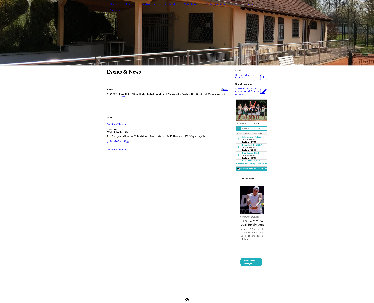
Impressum (115, 10)
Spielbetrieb (170, 4)
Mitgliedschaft (190, 4)
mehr (122, 96)
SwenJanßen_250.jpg (119, 141)
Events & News (148, 4)
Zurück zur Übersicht (116, 124)
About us (128, 4)
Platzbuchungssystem (215, 4)
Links (236, 4)
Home (113, 4)
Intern (250, 4)
